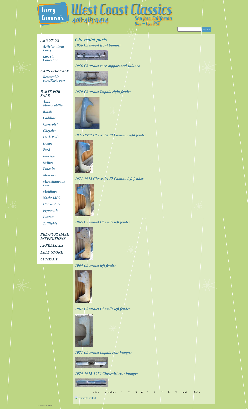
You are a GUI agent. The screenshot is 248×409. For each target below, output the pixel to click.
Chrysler (49, 130)
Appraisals (52, 245)
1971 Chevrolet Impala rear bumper (103, 352)
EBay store (51, 252)
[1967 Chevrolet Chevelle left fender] (84, 345)
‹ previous (110, 392)
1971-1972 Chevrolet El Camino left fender (109, 178)
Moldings (50, 191)
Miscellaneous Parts (54, 183)
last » (197, 392)
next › (185, 392)
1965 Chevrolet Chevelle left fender (102, 222)
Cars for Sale (54, 71)
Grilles (48, 162)
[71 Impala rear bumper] (92, 366)
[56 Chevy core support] (92, 85)
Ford (46, 149)
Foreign (49, 155)
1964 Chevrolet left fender (95, 265)
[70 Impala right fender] (87, 128)
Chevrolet (50, 124)
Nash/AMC (51, 197)
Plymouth (50, 210)
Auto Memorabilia (53, 103)
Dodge (47, 143)
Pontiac (48, 216)
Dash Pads (51, 136)
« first (96, 392)
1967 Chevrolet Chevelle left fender (102, 308)
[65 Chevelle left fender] (84, 258)
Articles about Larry (53, 48)
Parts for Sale (50, 93)
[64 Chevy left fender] (84, 302)
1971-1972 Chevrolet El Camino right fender (110, 135)
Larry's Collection (51, 58)
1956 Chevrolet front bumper (98, 45)
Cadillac (49, 117)
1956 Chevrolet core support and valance (107, 65)
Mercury (49, 174)
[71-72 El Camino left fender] (85, 215)
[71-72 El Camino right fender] (84, 172)
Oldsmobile (51, 203)
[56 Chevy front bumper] (92, 59)
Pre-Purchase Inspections (54, 236)
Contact (49, 259)
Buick (47, 111)
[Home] (124, 25)
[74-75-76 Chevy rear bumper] (92, 386)
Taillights (50, 223)
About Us (49, 40)
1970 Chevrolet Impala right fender (103, 91)
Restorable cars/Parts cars (54, 78)
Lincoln (49, 168)
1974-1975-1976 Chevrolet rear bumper (106, 373)
